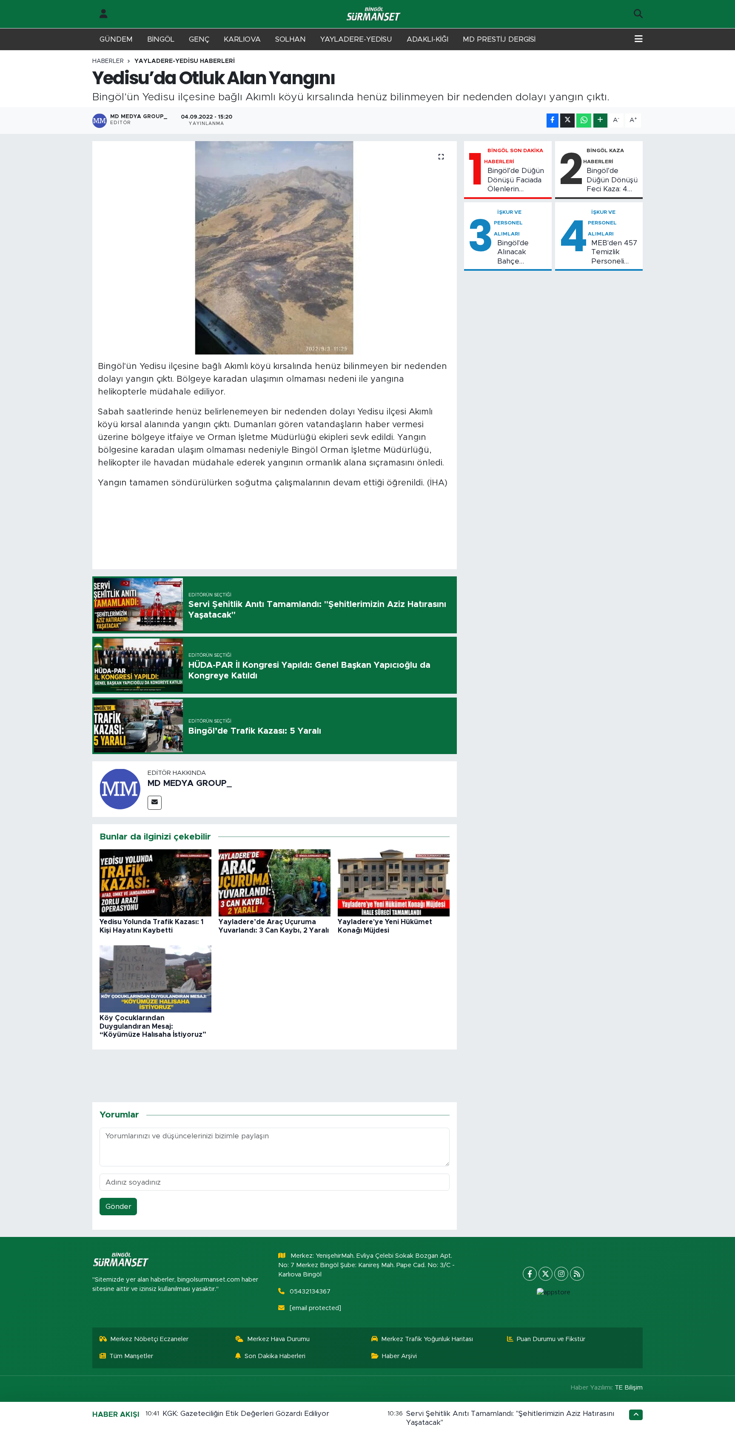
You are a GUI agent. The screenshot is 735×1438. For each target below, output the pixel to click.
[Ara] (638, 14)
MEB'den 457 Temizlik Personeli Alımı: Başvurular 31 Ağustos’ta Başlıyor (614, 252)
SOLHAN (290, 39)
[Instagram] (561, 1274)
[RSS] (577, 1274)
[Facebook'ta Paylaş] (552, 120)
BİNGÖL (160, 39)
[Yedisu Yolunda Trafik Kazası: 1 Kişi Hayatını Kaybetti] (155, 882)
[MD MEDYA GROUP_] (120, 788)
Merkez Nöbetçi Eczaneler (149, 1339)
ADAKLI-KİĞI (427, 39)
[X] (545, 1274)
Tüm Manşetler (131, 1356)
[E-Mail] (155, 803)
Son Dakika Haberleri (275, 1356)
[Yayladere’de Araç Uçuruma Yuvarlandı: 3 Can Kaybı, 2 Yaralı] (274, 882)
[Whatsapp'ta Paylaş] (583, 120)
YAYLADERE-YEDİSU (356, 39)
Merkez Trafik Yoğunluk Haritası (427, 1339)
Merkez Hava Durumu (278, 1339)
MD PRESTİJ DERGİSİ (499, 39)
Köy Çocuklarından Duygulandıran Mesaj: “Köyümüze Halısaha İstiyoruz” (153, 1026)
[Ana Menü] (639, 39)
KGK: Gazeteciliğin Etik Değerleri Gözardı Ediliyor (245, 1413)
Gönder (118, 1206)
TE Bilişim (629, 1387)
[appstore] (553, 1292)
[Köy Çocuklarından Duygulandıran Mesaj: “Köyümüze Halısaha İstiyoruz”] (155, 978)
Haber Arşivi (399, 1356)
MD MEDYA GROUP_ (190, 783)
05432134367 (310, 1291)
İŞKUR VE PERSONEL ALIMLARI (508, 223)
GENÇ (199, 39)
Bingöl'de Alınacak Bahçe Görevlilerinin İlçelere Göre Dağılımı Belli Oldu (520, 252)
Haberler (108, 61)
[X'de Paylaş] (567, 120)
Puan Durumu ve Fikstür (551, 1339)
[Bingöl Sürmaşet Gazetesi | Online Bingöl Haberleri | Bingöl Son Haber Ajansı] (374, 14)
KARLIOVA (242, 39)
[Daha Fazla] (600, 120)
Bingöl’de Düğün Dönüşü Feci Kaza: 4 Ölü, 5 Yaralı (612, 180)
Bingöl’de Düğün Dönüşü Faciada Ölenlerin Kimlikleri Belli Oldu (515, 180)
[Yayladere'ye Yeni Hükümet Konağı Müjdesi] (394, 882)
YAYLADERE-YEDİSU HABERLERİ (184, 61)
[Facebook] (530, 1274)
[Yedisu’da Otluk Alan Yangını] (274, 248)
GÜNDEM (116, 39)
